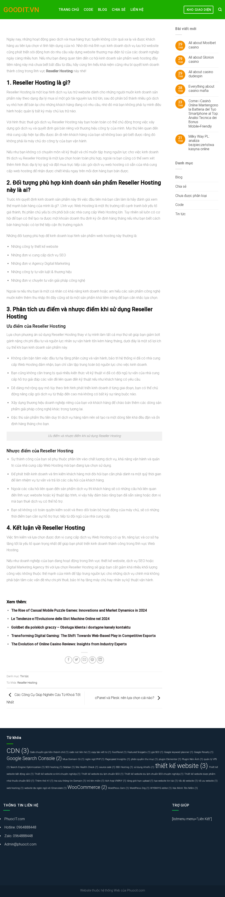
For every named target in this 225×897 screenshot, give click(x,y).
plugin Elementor (170, 759)
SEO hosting (53, 767)
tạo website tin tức (166, 780)
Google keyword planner (178, 752)
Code (88, 9)
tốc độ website (188, 780)
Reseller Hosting (27, 682)
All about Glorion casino (201, 59)
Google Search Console (34, 758)
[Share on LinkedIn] (100, 660)
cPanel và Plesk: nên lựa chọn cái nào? (125, 698)
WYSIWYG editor (161, 788)
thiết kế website (181, 765)
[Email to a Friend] (84, 660)
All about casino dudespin (201, 74)
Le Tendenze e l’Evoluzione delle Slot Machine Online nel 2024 (60, 619)
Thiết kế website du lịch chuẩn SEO (102, 774)
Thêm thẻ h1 (44, 780)
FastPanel (119, 752)
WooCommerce (87, 787)
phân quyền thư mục (144, 759)
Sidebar (69, 767)
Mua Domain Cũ (73, 759)
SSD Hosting (124, 767)
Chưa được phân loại (191, 196)
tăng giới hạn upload (140, 780)
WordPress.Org (139, 788)
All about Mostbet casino (202, 45)
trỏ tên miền (95, 780)
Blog (102, 9)
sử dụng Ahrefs (144, 767)
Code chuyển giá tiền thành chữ (49, 752)
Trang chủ (68, 9)
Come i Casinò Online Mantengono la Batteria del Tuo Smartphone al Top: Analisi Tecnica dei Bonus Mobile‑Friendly (203, 113)
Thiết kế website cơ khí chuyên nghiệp (57, 774)
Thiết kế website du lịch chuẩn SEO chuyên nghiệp (153, 774)
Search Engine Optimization (28, 767)
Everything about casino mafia (201, 88)
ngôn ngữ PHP (94, 759)
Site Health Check (87, 767)
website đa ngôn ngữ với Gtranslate (45, 788)
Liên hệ (137, 9)
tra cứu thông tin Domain (70, 780)
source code (107, 767)
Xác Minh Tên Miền (185, 788)
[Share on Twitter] (76, 660)
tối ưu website (208, 780)
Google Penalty (203, 752)
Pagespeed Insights (117, 759)
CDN (18, 751)
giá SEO (157, 752)
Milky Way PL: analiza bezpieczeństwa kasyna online (201, 142)
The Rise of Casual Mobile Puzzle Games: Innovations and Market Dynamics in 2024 (79, 610)
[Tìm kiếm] (220, 9)
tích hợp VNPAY (115, 780)
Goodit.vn (21, 9)
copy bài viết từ (101, 752)
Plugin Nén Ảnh (192, 759)
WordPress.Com (118, 788)
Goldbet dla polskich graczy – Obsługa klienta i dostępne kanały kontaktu (71, 627)
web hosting (15, 788)
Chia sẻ (118, 9)
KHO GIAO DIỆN (199, 10)
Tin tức (24, 676)
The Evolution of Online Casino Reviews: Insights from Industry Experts (69, 644)
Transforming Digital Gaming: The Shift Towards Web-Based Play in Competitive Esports (83, 636)
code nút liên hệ (80, 752)
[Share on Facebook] (68, 660)
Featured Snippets (139, 752)
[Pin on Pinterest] (92, 660)
